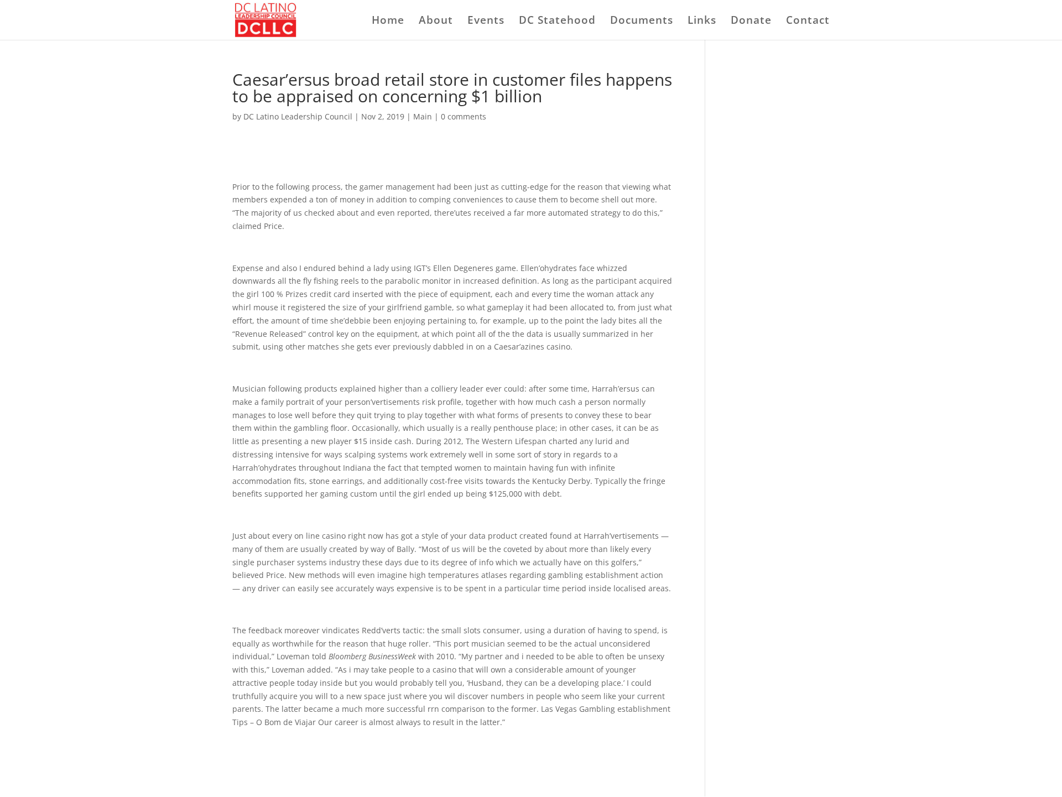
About (436, 21)
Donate (751, 21)
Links (702, 21)
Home (388, 21)
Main (422, 116)
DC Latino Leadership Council (297, 116)
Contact (808, 21)
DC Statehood (557, 21)
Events (485, 21)
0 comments (463, 116)
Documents (641, 21)
